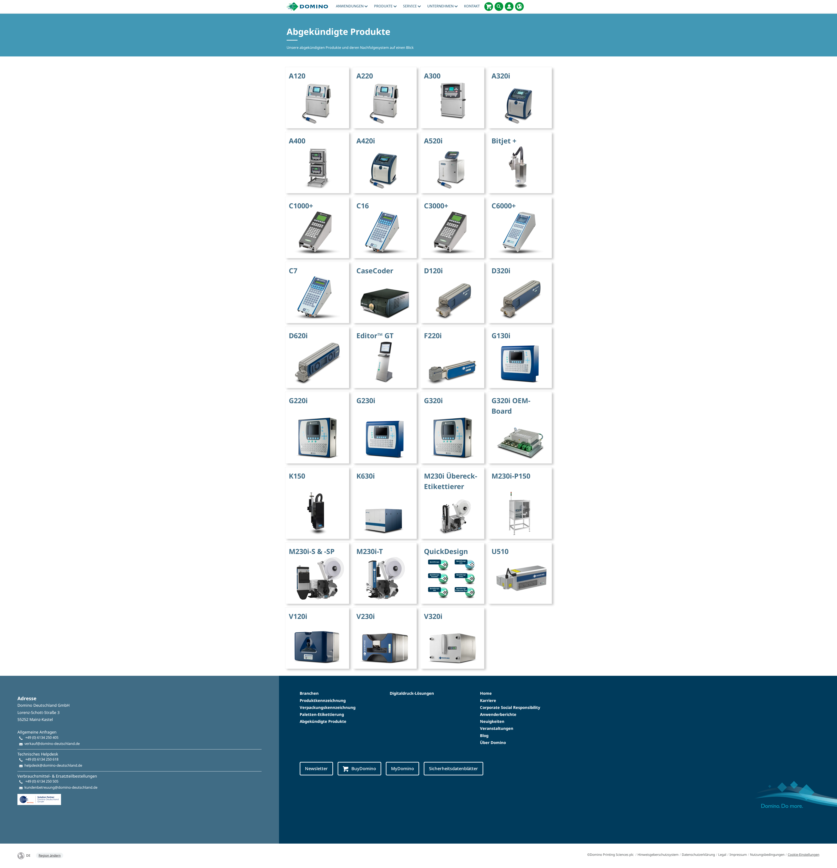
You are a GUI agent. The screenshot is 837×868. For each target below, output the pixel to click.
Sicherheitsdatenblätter (453, 768)
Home (486, 693)
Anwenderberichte (498, 714)
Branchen (309, 693)
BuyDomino (363, 768)
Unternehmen (440, 6)
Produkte (383, 6)
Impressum (738, 854)
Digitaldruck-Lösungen (412, 693)
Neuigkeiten (492, 721)
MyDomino (402, 768)
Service (410, 6)
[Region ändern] (519, 6)
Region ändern (50, 855)
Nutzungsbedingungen (767, 854)
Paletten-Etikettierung (322, 714)
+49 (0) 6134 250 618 (41, 759)
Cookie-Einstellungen (803, 854)
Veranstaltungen (496, 728)
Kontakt (472, 6)
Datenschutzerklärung (698, 854)
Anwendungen (350, 6)
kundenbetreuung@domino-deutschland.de (60, 787)
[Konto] (509, 6)
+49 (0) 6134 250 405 (41, 737)
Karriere (488, 700)
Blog (484, 735)
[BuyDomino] (488, 6)
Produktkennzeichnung (323, 700)
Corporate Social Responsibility (510, 707)
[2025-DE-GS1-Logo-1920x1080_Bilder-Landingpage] (39, 797)
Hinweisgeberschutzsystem (658, 854)
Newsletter (316, 768)
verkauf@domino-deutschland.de (52, 743)
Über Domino (493, 742)
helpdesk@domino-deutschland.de (53, 765)
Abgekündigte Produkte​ (323, 721)
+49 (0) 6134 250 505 (41, 781)
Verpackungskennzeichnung (328, 707)
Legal (722, 854)
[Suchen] (499, 6)
